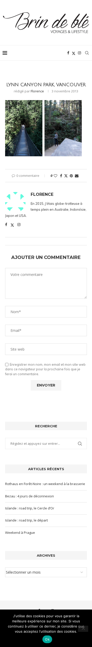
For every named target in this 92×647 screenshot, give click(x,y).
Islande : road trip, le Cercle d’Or (29, 508)
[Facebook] (68, 52)
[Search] (86, 52)
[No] (83, 629)
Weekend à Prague (20, 532)
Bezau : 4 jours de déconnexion (29, 496)
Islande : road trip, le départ (26, 520)
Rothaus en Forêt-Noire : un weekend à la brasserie (45, 483)
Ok (47, 639)
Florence (37, 91)
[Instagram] (79, 52)
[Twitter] (73, 52)
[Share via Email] (76, 175)
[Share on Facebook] (61, 175)
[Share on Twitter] (66, 175)
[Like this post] (55, 175)
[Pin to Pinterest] (71, 175)
